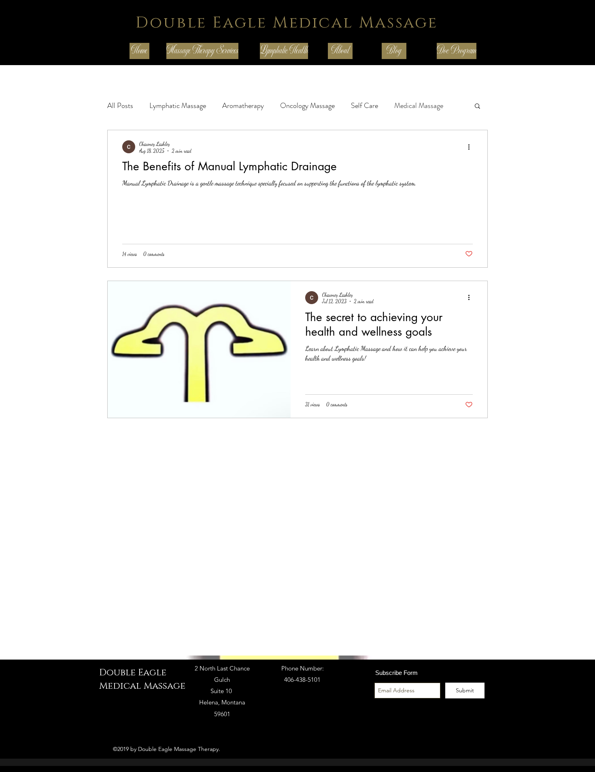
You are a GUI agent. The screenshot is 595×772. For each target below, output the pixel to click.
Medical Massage (418, 105)
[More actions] (471, 147)
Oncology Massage (307, 105)
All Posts (120, 105)
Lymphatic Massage (177, 105)
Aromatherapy (243, 105)
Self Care (364, 105)
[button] (477, 106)
